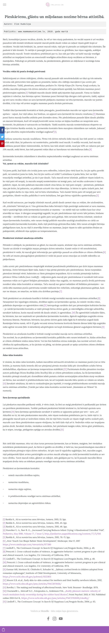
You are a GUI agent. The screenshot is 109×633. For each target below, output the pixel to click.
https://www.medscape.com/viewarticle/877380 (27, 544)
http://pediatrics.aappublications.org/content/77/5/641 (73, 533)
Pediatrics (8, 533)
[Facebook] (48, 618)
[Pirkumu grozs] (3, 629)
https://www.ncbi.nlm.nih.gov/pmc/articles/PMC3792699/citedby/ (55, 598)
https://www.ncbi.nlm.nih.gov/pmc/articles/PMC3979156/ (32, 583)
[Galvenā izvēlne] (5, 5)
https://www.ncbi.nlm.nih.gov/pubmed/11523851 (27, 576)
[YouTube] (61, 618)
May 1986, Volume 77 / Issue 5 (28, 533)
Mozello (45, 611)
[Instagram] (54, 618)
